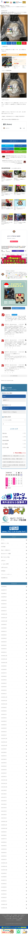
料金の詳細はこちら (20, 452)
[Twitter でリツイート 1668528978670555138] (8, 361)
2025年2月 (4, 648)
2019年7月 (4, 880)
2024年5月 (4, 679)
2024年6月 (4, 676)
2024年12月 (4, 655)
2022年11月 (4, 742)
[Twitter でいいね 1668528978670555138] (10, 361)
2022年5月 (4, 762)
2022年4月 (4, 766)
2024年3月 (4, 686)
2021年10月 (4, 786)
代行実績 (3, 546)
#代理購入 (12, 358)
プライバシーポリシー (6, 574)
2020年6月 (4, 842)
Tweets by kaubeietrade (7, 380)
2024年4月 (4, 683)
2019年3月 (4, 894)
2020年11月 (4, 824)
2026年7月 (4, 590)
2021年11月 (4, 783)
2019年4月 (4, 890)
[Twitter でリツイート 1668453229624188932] (8, 373)
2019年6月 (4, 883)
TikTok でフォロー (14, 241)
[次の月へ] (21, 473)
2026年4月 (4, 600)
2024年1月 (4, 693)
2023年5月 (4, 721)
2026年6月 (4, 593)
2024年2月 (4, 690)
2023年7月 (4, 714)
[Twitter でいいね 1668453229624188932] (10, 373)
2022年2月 (4, 773)
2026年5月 (4, 596)
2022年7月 (4, 755)
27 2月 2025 (21, 340)
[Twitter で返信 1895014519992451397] (5, 348)
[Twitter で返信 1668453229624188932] (5, 373)
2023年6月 (4, 717)
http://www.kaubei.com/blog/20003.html (15, 356)
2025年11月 (4, 617)
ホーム (2, 539)
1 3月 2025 (21, 324)
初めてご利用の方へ (6, 550)
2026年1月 (4, 610)
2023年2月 (4, 731)
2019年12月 (4, 862)
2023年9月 (4, 707)
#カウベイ (17, 368)
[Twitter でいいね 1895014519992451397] (10, 348)
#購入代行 (7, 358)
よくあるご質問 (5, 563)
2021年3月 (4, 811)
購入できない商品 (5, 557)
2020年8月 (4, 835)
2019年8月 (4, 876)
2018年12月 (4, 904)
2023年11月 (4, 700)
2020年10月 (4, 828)
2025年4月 (4, 641)
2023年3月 (4, 728)
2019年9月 (4, 873)
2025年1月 (4, 652)
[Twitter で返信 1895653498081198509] (5, 336)
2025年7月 (4, 631)
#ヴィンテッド (23, 357)
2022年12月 (4, 738)
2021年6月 (4, 800)
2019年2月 (4, 897)
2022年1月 (4, 776)
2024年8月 (4, 669)
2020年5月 (4, 845)
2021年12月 (4, 780)
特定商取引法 (4, 577)
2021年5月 (4, 804)
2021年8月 (4, 793)
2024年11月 (4, 659)
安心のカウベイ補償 (6, 553)
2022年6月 (4, 759)
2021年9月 (4, 790)
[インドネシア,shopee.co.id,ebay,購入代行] (14, 293)
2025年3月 (4, 645)
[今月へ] (19, 473)
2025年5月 (4, 638)
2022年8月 (4, 752)
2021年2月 (4, 814)
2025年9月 (4, 624)
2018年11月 (4, 907)
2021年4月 (4, 807)
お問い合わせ (4, 567)
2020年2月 (4, 856)
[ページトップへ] (26, 932)
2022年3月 (4, 769)
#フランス (11, 357)
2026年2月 (4, 607)
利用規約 (3, 570)
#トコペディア (15, 369)
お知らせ (3, 560)
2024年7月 (4, 672)
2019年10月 (4, 869)
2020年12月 (4, 821)
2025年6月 (4, 634)
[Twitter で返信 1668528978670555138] (5, 361)
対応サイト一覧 (5, 543)
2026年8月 (4, 586)
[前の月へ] (16, 473)
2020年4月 (4, 849)
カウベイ (7, 324)
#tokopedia (9, 369)
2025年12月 (4, 614)
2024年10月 (4, 662)
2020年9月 (4, 831)
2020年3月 (4, 852)
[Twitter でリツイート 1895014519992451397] (8, 348)
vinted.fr (17, 357)
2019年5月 (4, 887)
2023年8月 (4, 710)
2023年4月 (4, 724)
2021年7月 (4, 797)
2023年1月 (4, 735)
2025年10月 (4, 621)
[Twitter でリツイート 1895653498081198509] (8, 336)
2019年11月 (4, 866)
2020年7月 (4, 838)
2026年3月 (4, 603)
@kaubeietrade (13, 324)
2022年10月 (4, 745)
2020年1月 (4, 859)
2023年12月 (4, 697)
